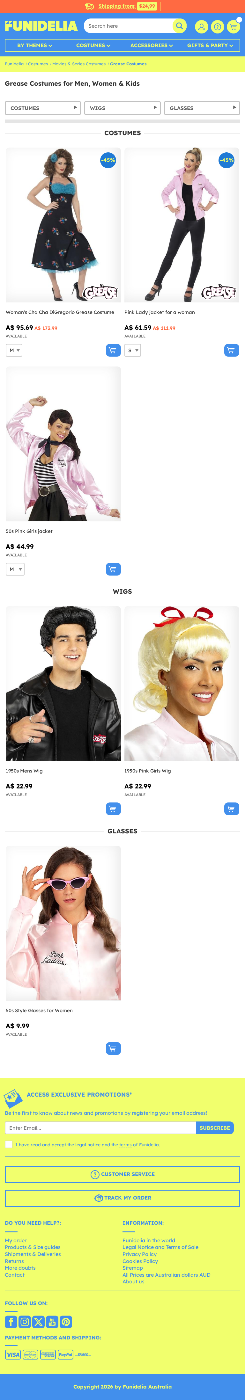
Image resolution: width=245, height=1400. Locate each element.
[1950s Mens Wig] (63, 683)
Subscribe (215, 1128)
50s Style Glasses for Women (39, 1010)
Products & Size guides (33, 1247)
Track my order (127, 1197)
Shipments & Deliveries (33, 1254)
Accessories (148, 45)
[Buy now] (113, 350)
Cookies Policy (140, 1261)
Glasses (181, 108)
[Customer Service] (217, 26)
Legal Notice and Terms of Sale (160, 1247)
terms (125, 1145)
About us (133, 1281)
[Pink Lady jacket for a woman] (182, 225)
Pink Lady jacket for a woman (159, 312)
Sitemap (132, 1268)
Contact (15, 1275)
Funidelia (14, 63)
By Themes (32, 45)
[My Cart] (233, 26)
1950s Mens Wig (24, 771)
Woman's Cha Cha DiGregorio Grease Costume (60, 312)
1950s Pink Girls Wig (147, 771)
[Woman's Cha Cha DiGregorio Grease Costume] (63, 225)
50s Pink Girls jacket (29, 531)
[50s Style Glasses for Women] (63, 923)
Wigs (97, 108)
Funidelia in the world (148, 1240)
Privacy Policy (139, 1254)
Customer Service (127, 1174)
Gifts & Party (207, 45)
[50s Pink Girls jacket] (63, 444)
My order (15, 1240)
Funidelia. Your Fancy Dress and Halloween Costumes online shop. (41, 26)
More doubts (20, 1268)
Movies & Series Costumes (79, 63)
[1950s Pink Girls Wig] (182, 683)
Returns (14, 1261)
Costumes (90, 45)
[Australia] (11, 1323)
